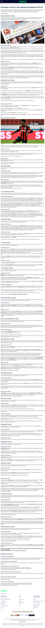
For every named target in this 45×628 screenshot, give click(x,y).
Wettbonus (2, 4)
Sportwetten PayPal (3, 602)
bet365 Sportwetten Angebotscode (5, 599)
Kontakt (20, 604)
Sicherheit (34, 599)
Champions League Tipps (4, 605)
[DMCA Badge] (13, 615)
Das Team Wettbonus (22, 599)
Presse (20, 605)
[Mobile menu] (1, 1)
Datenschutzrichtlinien (36, 605)
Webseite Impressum (21, 602)
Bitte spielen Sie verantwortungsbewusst (38, 601)
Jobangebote (20, 601)
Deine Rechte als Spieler (36, 602)
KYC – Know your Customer (37, 604)
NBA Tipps (2, 607)
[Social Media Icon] (1, 593)
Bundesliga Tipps (3, 604)
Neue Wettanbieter (3, 601)
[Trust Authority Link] (21, 615)
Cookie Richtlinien (35, 607)
